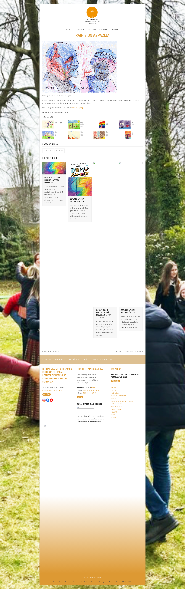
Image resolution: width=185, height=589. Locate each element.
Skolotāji (114, 398)
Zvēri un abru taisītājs (50, 351)
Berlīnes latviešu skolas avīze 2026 (77, 200)
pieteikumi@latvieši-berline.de (52, 390)
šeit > (93, 387)
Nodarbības (115, 393)
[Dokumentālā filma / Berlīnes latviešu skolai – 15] (54, 168)
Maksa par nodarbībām (118, 396)
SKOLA (113, 390)
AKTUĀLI (114, 388)
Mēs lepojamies (116, 406)
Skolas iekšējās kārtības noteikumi (122, 401)
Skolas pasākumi (116, 409)
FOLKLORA (114, 412)
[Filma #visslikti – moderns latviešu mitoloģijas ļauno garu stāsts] (105, 234)
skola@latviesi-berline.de (90, 390)
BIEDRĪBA (114, 415)
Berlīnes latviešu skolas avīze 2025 (128, 311)
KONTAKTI (114, 417)
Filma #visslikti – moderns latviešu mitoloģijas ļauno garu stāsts (103, 314)
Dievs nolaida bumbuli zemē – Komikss (128, 351)
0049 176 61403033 (89, 393)
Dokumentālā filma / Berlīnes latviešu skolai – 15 (52, 180)
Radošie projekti (116, 404)
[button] (48, 151)
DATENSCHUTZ (97, 578)
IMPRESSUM (86, 578)
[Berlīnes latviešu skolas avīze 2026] (80, 179)
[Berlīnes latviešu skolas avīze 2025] (131, 234)
